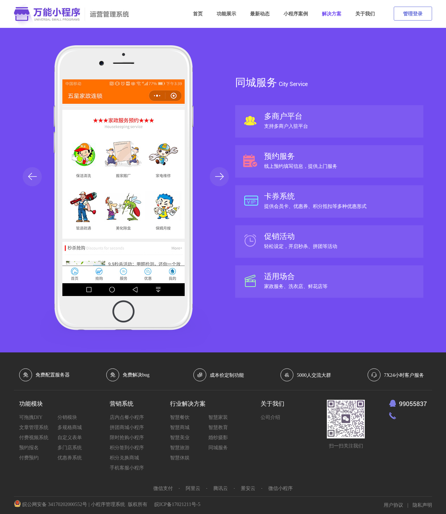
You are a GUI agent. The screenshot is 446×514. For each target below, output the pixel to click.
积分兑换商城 (124, 457)
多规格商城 (69, 427)
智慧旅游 (180, 447)
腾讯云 (220, 488)
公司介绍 (270, 417)
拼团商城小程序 (127, 427)
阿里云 (193, 488)
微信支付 (163, 488)
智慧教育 (218, 427)
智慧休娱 (180, 457)
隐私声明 (422, 505)
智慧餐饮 (180, 417)
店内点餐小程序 (127, 417)
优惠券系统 (69, 457)
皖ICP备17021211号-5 (177, 504)
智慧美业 (180, 437)
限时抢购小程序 (127, 437)
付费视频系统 (33, 437)
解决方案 (331, 13)
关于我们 (365, 13)
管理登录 (413, 13)
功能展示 (226, 13)
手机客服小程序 (127, 467)
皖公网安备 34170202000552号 (54, 504)
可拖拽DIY (31, 417)
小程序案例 (296, 13)
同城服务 (218, 447)
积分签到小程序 (127, 447)
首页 (198, 13)
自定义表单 (69, 437)
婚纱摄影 (218, 437)
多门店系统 (69, 447)
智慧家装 (218, 417)
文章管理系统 (33, 427)
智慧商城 (180, 427)
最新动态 (260, 13)
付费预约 (29, 457)
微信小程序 (280, 488)
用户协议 (393, 505)
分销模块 (67, 417)
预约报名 (29, 447)
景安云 (248, 488)
